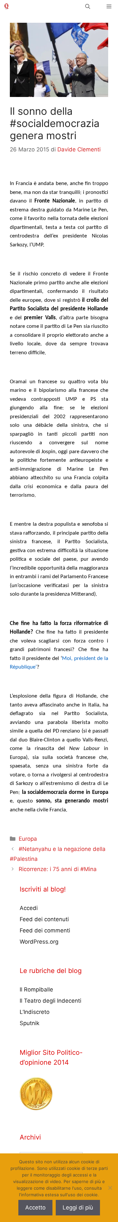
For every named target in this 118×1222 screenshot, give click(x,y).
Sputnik (29, 1023)
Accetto (35, 1207)
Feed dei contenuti (44, 919)
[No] (110, 1187)
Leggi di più (78, 1207)
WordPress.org (39, 941)
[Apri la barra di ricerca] (87, 6)
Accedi (29, 908)
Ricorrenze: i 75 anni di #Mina (58, 869)
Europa (28, 838)
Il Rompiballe (36, 989)
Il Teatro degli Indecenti (50, 1000)
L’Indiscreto (34, 1012)
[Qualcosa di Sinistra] (6, 6)
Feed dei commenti (45, 930)
